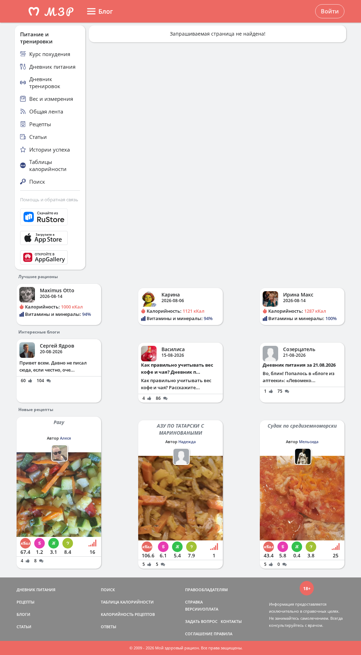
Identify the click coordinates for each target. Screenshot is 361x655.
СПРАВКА (194, 602)
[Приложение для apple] (50, 238)
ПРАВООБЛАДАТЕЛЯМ (206, 589)
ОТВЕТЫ (108, 626)
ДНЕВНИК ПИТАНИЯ (36, 589)
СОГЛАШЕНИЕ (199, 633)
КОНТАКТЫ (231, 621)
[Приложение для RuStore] (50, 217)
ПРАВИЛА (223, 633)
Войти (330, 11)
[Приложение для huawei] (50, 257)
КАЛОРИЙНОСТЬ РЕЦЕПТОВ (128, 614)
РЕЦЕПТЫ (26, 602)
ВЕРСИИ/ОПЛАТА (201, 609)
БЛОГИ (23, 614)
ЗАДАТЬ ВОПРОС (201, 621)
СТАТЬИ (24, 626)
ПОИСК (108, 589)
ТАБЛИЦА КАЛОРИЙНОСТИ (127, 602)
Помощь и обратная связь (49, 199)
